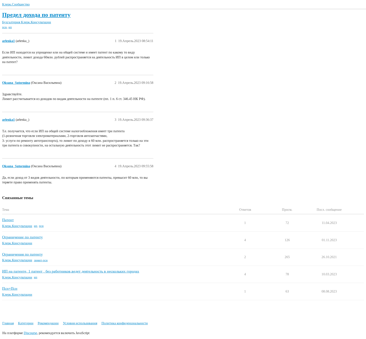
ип (10, 27)
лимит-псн (41, 260)
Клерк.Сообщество (16, 4)
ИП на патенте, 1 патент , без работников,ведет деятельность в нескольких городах (70, 271)
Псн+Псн (9, 288)
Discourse (30, 333)
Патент (8, 220)
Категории (25, 323)
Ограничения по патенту (22, 254)
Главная (8, 323)
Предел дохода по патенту (36, 14)
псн (4, 27)
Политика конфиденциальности (124, 323)
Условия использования (80, 323)
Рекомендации (48, 323)
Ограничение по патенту (22, 237)
